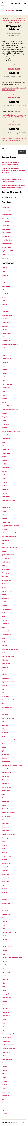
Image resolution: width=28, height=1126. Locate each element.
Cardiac (4, 402)
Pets (3, 885)
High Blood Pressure (8, 682)
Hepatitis (5, 667)
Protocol (4, 176)
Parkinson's (5, 878)
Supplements (6, 997)
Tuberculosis (6, 1052)
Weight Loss (6, 1092)
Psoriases (5, 910)
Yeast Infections (7, 1103)
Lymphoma (5, 754)
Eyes (3, 565)
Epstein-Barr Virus (8, 555)
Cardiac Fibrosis (7, 406)
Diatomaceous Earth (8, 500)
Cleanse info (6, 435)
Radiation (5, 921)
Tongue (4, 1030)
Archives (5, 326)
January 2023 (6, 236)
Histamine (5, 685)
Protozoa (5, 907)
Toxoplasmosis (7, 1037)
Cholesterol (5, 424)
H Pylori (4, 645)
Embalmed (5, 540)
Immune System (7, 707)
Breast (4, 395)
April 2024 (5, 207)
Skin (3, 968)
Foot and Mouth (7, 591)
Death (4, 486)
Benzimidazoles (7, 359)
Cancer (4, 398)
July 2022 (5, 258)
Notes (4, 841)
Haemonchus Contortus (10, 649)
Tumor (4, 1055)
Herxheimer (5, 678)
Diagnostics (6, 496)
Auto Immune (6, 340)
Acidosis (4, 268)
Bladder (4, 377)
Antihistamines (7, 315)
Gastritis (4, 605)
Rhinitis (4, 936)
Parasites (21, 20)
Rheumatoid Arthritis (9, 932)
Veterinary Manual (8, 1074)
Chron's (4, 427)
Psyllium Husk (6, 914)
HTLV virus (5, 696)
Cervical (4, 413)
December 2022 (7, 240)
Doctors (4, 518)
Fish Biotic (5, 576)
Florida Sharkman (14, 3)
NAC (3, 820)
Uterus (4, 1063)
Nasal (3, 827)
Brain (3, 391)
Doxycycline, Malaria (14, 27)
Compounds (6, 453)
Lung (3, 743)
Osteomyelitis (6, 856)
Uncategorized (7, 1059)
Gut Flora (5, 642)
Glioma (4, 627)
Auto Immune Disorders (9, 344)
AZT (3, 351)
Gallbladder (5, 598)
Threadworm (6, 1016)
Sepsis (4, 954)
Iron (3, 722)
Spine (3, 983)
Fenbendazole (6, 569)
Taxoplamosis (6, 1005)
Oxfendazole (6, 863)
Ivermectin (5, 725)
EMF (3, 544)
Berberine (5, 362)
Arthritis (4, 329)
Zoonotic (5, 1114)
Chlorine (4, 420)
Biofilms (4, 373)
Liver (3, 736)
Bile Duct (5, 369)
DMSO (4, 511)
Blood (3, 380)
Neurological (6, 838)
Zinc (3, 1110)
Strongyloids (14, 22)
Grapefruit (5, 631)
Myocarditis (6, 816)
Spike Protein (6, 972)
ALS (3, 290)
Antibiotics (5, 311)
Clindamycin (6, 438)
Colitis (4, 442)
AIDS (3, 282)
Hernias (4, 671)
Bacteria (4, 355)
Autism (4, 337)
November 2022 (7, 243)
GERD (3, 616)
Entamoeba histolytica (9, 547)
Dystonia (5, 529)
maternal (5, 769)
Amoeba (4, 297)
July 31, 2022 (22, 76)
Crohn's (4, 471)
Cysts (4, 478)
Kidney (4, 729)
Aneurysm (5, 308)
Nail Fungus (5, 823)
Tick (3, 1023)
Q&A (3, 918)
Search (3, 148)
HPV (3, 692)
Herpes (4, 674)
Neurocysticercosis (8, 834)
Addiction (5, 275)
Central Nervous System (10, 409)
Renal (3, 928)
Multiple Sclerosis (8, 809)
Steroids (4, 990)
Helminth (5, 660)
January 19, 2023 (15, 35)
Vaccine (4, 1066)
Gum (3, 638)
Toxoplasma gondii (8, 1034)
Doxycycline (14, 18)
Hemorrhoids (6, 663)
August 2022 (6, 254)
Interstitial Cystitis (8, 718)
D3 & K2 (4, 482)
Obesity (4, 845)
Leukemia (5, 732)
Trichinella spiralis (8, 1045)
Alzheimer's (5, 293)
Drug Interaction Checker (10, 526)
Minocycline (6, 790)
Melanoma (5, 780)
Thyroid (4, 1019)
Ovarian (4, 859)
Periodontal (5, 881)
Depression (5, 489)
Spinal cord (5, 976)
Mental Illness (6, 787)
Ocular (4, 849)
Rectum (4, 925)
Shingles (4, 961)
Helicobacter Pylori (8, 656)
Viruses (4, 1081)
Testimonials (6, 1012)
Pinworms (5, 889)
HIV (3, 689)
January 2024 (6, 211)
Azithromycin (6, 348)
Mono (3, 794)
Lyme (3, 751)
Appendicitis (6, 322)
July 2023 (5, 218)
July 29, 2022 (22, 105)
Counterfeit (5, 460)
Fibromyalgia (6, 573)
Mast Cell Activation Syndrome (12, 765)
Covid (4, 464)
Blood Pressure (7, 384)
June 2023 (5, 222)
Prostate (4, 896)
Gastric (4, 602)
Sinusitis (4, 965)
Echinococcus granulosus (10, 533)
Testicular (5, 1008)
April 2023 (5, 225)
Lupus (4, 747)
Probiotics (5, 892)
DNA (3, 515)
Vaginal (4, 1070)
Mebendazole (6, 772)
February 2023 (7, 233)
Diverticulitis (6, 507)
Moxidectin (5, 801)
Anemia (4, 304)
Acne (3, 271)
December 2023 (7, 214)
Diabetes (5, 493)
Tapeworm (5, 1001)
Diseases (6, 18)
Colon (4, 446)
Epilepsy (4, 551)
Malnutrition (6, 761)
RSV (3, 943)
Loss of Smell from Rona (10, 740)
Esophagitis (5, 558)
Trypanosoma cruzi (8, 1048)
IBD (3, 703)
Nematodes (5, 830)
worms (4, 1099)
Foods (4, 587)
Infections (5, 711)
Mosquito (14, 20)
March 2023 (6, 229)
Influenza (5, 714)
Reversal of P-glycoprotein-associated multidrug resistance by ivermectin (13, 170)
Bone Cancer (6, 388)
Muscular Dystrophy (8, 812)
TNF (3, 1026)
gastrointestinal (7, 609)
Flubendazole (6, 580)
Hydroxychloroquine (8, 700)
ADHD (4, 279)
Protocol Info (6, 903)
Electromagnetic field (9, 536)
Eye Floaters (6, 562)
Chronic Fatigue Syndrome (11, 431)
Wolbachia (5, 1095)
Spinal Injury (6, 979)
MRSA (4, 805)
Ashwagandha (6, 333)
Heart (3, 653)
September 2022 (7, 251)
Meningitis (5, 783)
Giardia (4, 620)
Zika (3, 1106)
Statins (4, 987)
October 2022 (6, 247)
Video (4, 1077)
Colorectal (5, 449)
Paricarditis (5, 874)
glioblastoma (6, 624)
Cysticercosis (6, 475)
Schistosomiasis (7, 947)
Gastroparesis (6, 613)
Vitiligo (4, 1088)
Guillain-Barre (6, 634)
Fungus (4, 594)
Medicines (6, 20)
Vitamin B (5, 1085)
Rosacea (4, 939)
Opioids (4, 852)
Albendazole (6, 286)
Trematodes (6, 1041)
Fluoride (4, 584)
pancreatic (5, 867)
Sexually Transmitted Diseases (12, 957)
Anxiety (4, 319)
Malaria (22, 18)
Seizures (4, 950)
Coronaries (5, 457)
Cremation (5, 467)
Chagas (4, 417)
